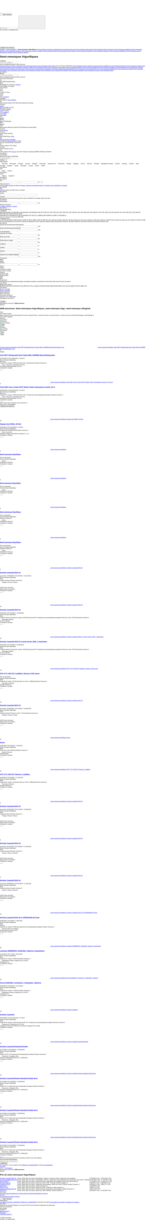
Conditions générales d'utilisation (10, 1202)
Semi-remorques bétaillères (118, 51)
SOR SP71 (3, 1190)
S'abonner (4, 1163)
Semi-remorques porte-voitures (67, 51)
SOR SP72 (3, 1186)
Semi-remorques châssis (20, 52)
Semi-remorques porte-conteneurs (104, 49)
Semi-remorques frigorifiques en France (36, 1193)
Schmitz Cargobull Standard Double (14, 1046)
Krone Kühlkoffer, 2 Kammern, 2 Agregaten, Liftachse (20, 983)
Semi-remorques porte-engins (84, 49)
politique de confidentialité (29, 1165)
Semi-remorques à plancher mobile (31, 51)
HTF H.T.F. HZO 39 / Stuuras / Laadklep (15, 774)
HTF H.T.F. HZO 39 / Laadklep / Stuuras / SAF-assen (20, 673)
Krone (2, 742)
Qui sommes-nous (5, 1196)
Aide (12, 1196)
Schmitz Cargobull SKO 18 (8, 1189)
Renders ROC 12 (5, 1183)
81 (6, 1168)
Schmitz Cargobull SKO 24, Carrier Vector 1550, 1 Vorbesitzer (23, 641)
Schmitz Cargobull (7, 1014)
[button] (73, 39)
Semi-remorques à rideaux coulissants (48, 49)
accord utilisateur (47, 1165)
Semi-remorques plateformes (123, 49)
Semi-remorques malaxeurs (101, 51)
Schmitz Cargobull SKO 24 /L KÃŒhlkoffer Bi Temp (19, 917)
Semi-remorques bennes (67, 49)
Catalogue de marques (72, 1202)
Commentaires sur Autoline (57, 1202)
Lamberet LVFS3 (5, 1184)
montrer (3, 301)
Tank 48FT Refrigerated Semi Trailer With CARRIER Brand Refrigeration (27, 355)
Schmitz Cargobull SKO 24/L (8, 1180)
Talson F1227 (4, 1187)
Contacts (17, 1196)
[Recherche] (32, 22)
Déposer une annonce (7, 406)
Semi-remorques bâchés (50, 51)
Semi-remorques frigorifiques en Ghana (12, 1193)
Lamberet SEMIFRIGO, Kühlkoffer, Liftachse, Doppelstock (22, 951)
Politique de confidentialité (28, 1202)
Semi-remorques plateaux (13, 51)
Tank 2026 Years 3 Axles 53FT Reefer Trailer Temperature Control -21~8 (27, 387)
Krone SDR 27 (4, 1181)
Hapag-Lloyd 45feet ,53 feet (10, 424)
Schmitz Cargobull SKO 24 (10, 572)
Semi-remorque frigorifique (10, 454)
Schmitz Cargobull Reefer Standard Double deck (19, 1078)
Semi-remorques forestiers (84, 51)
